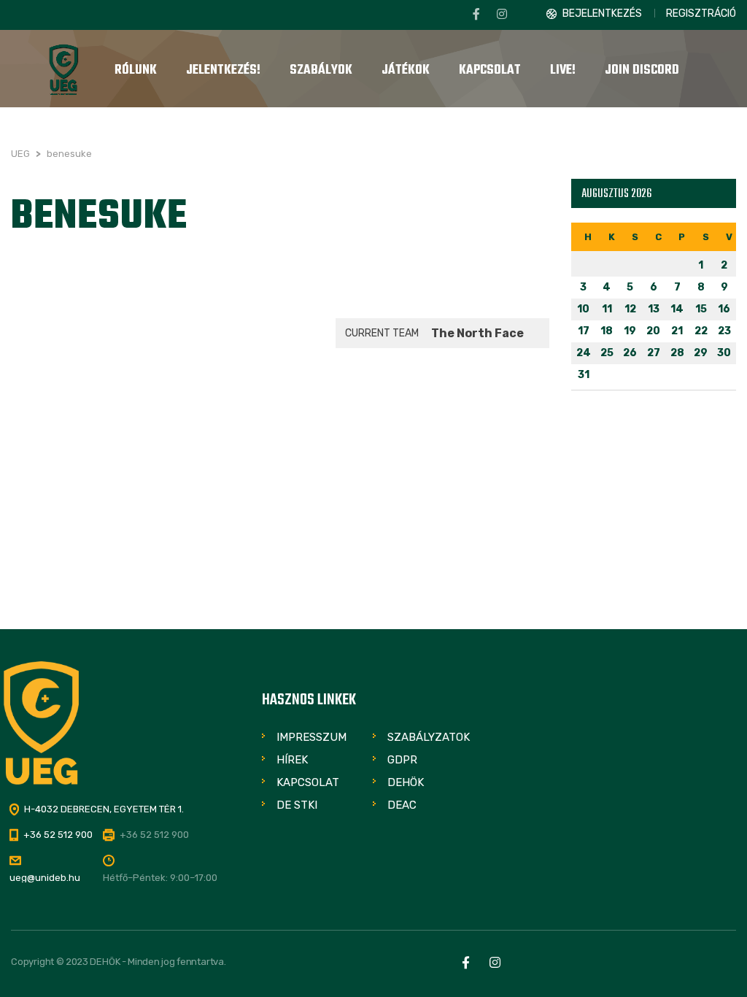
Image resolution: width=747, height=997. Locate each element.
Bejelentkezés (602, 13)
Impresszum (311, 737)
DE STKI (296, 805)
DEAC (402, 805)
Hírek (292, 759)
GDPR (402, 759)
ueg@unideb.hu (44, 877)
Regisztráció (701, 13)
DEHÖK (405, 782)
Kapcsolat (307, 782)
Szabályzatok (428, 737)
